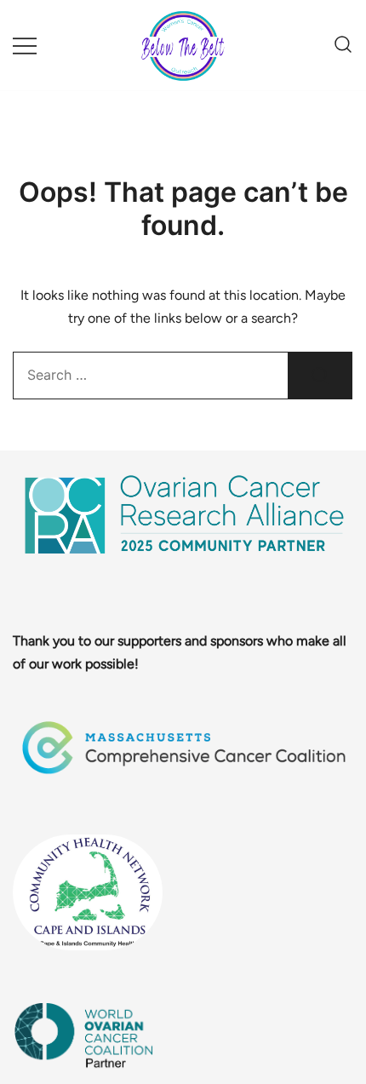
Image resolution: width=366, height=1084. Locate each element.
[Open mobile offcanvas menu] (25, 45)
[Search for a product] (343, 45)
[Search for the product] (320, 375)
